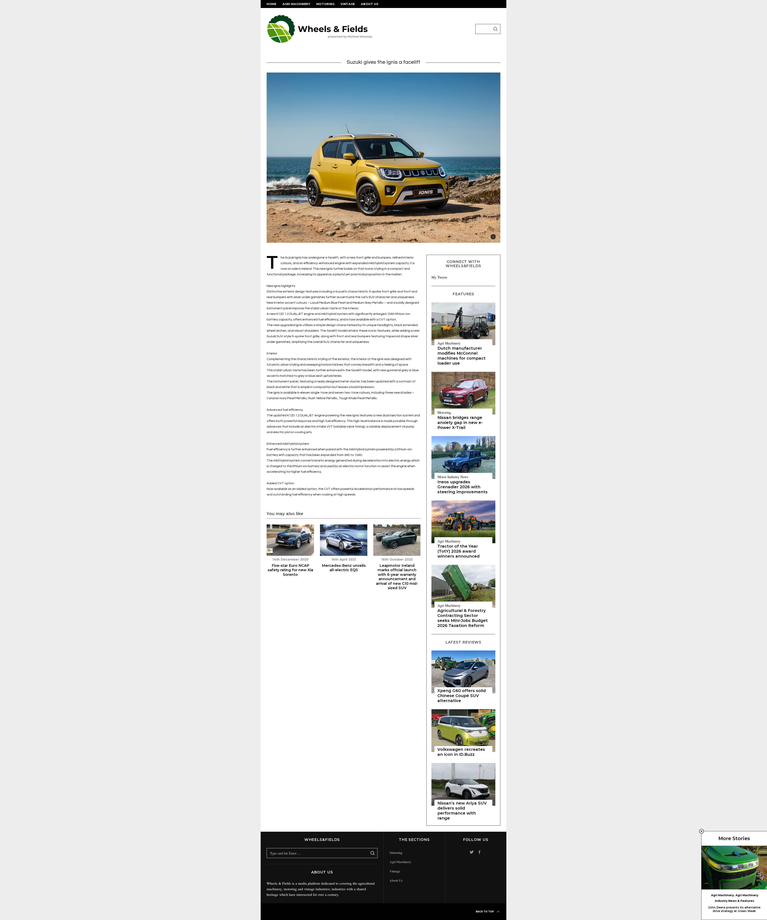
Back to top (485, 911)
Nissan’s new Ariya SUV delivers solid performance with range (462, 811)
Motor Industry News (452, 476)
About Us (370, 4)
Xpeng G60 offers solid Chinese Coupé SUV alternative (461, 695)
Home (271, 4)
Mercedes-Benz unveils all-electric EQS (344, 567)
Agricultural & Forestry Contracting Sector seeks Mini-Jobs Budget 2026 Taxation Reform (462, 618)
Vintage (348, 4)
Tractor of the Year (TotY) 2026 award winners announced (458, 551)
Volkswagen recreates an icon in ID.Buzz (461, 752)
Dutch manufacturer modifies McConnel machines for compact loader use (461, 356)
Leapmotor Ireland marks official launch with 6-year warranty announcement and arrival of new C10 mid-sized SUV (397, 576)
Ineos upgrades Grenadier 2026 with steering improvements (462, 486)
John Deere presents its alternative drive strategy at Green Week (734, 909)
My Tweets (439, 277)
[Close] (701, 831)
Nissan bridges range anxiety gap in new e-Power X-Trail (460, 422)
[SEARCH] (495, 29)
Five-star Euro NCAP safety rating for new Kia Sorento (290, 570)
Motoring (325, 4)
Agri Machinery (296, 4)
